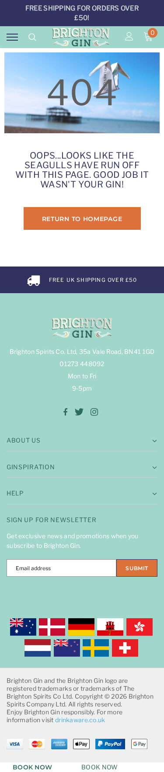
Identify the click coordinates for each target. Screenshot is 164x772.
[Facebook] (65, 412)
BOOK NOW (32, 767)
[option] (82, 280)
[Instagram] (94, 412)
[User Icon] (129, 37)
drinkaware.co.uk (80, 720)
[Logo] (80, 37)
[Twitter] (79, 412)
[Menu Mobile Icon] (12, 37)
